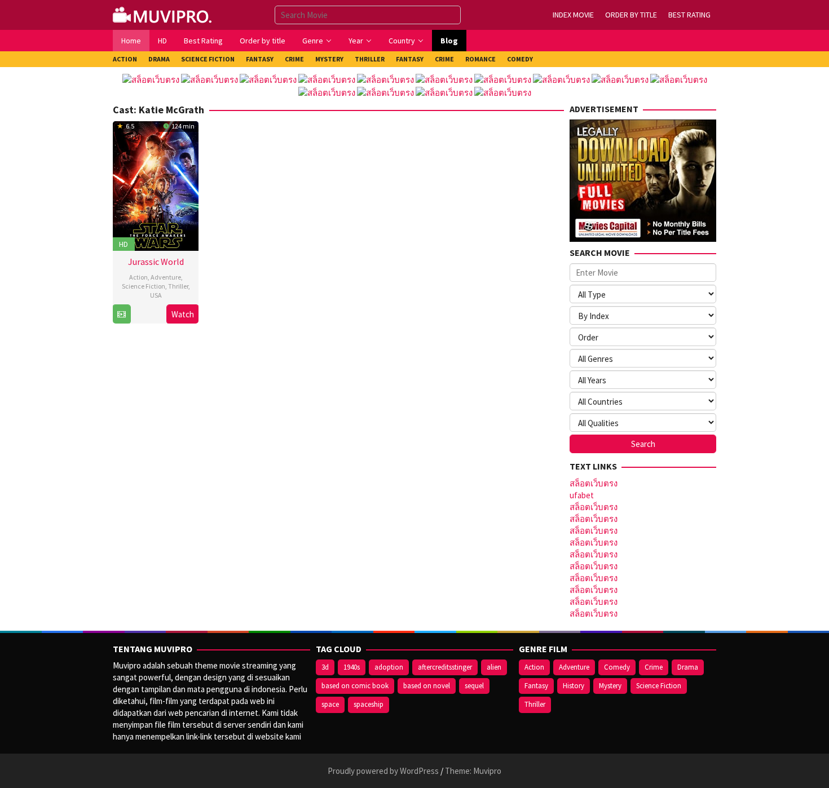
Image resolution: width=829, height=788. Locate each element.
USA (156, 295)
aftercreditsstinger (445, 667)
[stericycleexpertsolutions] (163, 13)
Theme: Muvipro (473, 770)
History (573, 685)
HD (123, 244)
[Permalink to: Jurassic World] (155, 184)
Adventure (166, 277)
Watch (182, 314)
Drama (687, 667)
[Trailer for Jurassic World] (121, 314)
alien (494, 667)
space (330, 704)
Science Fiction (143, 286)
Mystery (610, 685)
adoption (388, 667)
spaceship (368, 704)
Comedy (617, 667)
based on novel (426, 685)
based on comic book (355, 685)
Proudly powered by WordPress (383, 770)
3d (325, 667)
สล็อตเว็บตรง (594, 483)
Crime (654, 667)
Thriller (178, 286)
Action (138, 277)
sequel (474, 685)
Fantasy (536, 685)
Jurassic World (156, 261)
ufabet (582, 495)
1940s (351, 667)
